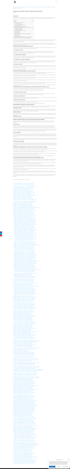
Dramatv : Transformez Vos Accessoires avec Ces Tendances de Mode (24, 230)
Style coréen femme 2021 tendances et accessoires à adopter (23, 338)
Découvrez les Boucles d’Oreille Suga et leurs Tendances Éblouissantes (25, 201)
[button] (68, 459)
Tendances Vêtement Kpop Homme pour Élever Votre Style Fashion (24, 416)
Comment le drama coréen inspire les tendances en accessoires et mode (25, 233)
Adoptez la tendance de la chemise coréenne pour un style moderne (24, 299)
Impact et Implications (17, 35)
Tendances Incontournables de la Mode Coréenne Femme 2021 (23, 345)
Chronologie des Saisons (17, 31)
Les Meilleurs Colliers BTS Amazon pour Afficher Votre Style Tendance (25, 435)
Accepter (52, 466)
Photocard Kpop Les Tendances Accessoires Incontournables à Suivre (24, 397)
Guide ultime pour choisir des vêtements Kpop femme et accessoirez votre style (26, 444)
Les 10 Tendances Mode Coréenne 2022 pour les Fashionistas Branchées (24, 368)
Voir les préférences (65, 466)
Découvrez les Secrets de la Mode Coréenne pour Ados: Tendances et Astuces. (26, 341)
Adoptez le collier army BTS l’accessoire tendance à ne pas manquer (24, 195)
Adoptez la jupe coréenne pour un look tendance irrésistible (23, 319)
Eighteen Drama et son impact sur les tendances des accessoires (24, 221)
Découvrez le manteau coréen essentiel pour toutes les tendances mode (25, 328)
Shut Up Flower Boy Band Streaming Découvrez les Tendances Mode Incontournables (26, 207)
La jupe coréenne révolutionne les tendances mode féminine (23, 320)
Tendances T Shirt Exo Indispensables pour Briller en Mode (23, 205)
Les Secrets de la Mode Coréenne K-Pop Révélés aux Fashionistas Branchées (25, 342)
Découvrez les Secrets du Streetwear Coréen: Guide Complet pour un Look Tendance (26, 362)
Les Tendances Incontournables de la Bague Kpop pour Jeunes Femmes (24, 452)
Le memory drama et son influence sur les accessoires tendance (24, 226)
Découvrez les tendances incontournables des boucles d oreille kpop (24, 396)
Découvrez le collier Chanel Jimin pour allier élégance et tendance (24, 194)
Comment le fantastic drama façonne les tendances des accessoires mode (25, 263)
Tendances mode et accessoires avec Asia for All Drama (22, 275)
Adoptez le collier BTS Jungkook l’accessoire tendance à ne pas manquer (25, 437)
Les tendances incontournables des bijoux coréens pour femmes (24, 354)
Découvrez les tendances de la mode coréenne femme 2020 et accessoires (25, 346)
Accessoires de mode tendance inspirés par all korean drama (23, 231)
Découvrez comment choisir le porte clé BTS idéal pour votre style (24, 192)
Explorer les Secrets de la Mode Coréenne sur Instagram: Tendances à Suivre (26, 331)
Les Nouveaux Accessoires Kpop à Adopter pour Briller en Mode (23, 403)
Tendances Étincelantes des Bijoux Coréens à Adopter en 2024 (23, 300)
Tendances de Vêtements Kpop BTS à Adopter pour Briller (22, 391)
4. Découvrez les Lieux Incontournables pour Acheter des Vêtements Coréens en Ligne (23, 27)
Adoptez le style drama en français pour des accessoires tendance (24, 223)
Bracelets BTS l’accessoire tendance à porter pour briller (23, 388)
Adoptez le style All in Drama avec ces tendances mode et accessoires (25, 273)
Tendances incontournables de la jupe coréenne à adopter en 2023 (24, 375)
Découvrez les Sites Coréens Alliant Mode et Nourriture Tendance (24, 290)
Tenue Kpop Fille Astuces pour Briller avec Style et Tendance (24, 281)
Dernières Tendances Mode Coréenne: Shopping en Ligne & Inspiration (24, 333)
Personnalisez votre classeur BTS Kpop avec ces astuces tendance (24, 406)
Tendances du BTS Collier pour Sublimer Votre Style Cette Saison (24, 202)
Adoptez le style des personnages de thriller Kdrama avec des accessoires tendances (28, 269)
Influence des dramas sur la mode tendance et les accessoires (24, 265)
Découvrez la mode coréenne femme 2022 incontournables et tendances (25, 344)
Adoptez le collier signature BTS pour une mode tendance (23, 384)
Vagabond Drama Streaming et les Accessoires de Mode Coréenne (24, 264)
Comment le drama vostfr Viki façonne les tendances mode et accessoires (25, 229)
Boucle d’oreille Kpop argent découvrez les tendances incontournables (25, 199)
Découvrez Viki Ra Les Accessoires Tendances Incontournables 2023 (24, 206)
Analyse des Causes (17, 34)
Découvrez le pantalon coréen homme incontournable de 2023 (23, 309)
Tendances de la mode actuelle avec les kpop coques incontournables (24, 402)
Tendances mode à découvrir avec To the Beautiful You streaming (24, 208)
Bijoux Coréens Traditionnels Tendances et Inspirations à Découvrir (25, 353)
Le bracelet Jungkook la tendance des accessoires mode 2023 (23, 203)
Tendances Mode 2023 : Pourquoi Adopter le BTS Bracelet (22, 196)
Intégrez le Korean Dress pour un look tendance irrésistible (23, 310)
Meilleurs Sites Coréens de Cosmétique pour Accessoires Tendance (24, 292)
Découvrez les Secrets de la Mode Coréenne (20, 350)
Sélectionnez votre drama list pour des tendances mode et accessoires (25, 224)
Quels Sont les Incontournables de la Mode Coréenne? (20, 26)
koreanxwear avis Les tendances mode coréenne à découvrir (23, 329)
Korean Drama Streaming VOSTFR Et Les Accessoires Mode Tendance (24, 251)
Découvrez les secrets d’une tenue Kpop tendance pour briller (23, 280)
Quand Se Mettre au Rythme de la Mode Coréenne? (20, 30)
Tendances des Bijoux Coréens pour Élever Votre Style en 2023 (24, 301)
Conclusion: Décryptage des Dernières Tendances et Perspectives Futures (22, 37)
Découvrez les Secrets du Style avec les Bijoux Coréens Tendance (24, 352)
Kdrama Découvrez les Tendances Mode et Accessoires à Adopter (24, 267)
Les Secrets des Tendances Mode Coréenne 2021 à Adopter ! (23, 334)
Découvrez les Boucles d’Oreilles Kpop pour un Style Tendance (23, 198)
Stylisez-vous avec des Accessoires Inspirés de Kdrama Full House (25, 268)
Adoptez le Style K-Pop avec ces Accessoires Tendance (22, 351)
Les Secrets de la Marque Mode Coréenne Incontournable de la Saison (24, 349)
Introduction (15, 21)
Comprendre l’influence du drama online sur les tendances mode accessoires (26, 261)
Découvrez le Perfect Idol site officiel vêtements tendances (23, 387)
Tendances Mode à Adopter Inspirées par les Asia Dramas (23, 274)
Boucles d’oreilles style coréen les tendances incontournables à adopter (25, 389)
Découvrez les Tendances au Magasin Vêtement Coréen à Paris (23, 357)
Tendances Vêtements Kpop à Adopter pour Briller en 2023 (23, 415)
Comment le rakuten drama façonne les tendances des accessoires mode (25, 266)
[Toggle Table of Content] (32, 20)
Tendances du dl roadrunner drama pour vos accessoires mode (23, 225)
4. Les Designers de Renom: (18, 25)
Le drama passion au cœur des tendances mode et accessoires (23, 228)
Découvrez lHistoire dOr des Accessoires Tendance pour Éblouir (23, 442)
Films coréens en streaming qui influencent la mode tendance (23, 212)
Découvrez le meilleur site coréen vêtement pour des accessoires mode (25, 293)
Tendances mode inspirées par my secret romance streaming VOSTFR (24, 227)
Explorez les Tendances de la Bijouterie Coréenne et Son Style (23, 454)
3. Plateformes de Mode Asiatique (18, 29)
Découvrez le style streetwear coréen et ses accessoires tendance (24, 363)
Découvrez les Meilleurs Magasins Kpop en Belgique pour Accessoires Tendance (26, 443)
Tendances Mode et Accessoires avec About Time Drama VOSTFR (23, 232)
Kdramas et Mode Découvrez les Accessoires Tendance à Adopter (24, 270)
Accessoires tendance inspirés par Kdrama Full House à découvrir (25, 271)
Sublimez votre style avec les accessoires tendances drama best (24, 242)
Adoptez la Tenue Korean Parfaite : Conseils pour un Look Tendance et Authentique (27, 366)
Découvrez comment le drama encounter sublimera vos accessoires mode (25, 222)
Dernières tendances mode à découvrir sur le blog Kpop (22, 193)
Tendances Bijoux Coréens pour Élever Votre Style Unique (23, 398)
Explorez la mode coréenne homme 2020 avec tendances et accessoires (25, 371)
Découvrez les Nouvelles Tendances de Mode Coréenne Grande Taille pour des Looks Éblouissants (29, 369)
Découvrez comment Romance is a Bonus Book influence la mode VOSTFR (24, 211)
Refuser (59, 466)
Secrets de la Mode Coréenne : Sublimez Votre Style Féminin (23, 343)
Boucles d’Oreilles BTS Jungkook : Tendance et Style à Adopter (24, 463)
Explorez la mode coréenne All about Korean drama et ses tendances (24, 276)
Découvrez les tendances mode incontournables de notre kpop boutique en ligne (26, 385)
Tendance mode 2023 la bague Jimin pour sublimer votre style (23, 190)
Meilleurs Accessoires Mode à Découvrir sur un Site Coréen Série (24, 294)
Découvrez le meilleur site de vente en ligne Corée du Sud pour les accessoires (26, 425)
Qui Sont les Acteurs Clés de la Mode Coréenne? (19, 22)
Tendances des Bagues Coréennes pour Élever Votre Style (22, 197)
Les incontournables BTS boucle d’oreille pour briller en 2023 (23, 395)
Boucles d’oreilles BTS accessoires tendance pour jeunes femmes (24, 399)
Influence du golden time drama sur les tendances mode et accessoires (25, 241)
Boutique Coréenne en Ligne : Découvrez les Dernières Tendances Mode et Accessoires (27, 340)
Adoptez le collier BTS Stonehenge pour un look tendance (23, 436)
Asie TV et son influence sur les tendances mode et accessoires (24, 183)
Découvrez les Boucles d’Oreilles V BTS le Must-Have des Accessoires (24, 401)
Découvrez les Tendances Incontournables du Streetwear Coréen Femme (25, 364)
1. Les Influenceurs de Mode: (18, 23)
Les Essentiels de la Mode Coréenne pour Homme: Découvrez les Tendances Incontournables (28, 370)
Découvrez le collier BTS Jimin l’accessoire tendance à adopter (24, 434)
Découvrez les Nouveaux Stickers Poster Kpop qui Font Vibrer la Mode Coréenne (26, 367)
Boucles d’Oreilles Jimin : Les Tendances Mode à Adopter (23, 453)
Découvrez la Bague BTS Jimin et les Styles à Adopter (22, 393)
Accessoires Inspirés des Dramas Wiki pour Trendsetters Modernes (24, 252)
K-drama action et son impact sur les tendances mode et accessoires (25, 277)
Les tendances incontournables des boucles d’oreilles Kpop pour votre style (26, 400)
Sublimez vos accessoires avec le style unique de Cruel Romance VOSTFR (25, 209)
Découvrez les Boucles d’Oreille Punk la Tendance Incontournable (24, 390)
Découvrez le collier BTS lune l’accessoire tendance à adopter (24, 438)
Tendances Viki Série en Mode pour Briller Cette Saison (22, 210)
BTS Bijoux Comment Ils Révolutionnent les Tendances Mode (23, 204)
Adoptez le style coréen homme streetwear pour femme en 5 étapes (24, 424)
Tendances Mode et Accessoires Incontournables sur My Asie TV (24, 184)
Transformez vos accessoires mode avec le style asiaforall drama (24, 262)
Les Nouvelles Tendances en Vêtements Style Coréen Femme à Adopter (24, 337)
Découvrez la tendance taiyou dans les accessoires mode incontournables (25, 404)
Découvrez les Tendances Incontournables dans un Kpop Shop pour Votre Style (26, 405)
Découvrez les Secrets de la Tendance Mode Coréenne (22, 332)
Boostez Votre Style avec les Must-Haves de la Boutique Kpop (23, 386)
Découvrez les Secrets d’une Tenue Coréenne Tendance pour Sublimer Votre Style (26, 358)
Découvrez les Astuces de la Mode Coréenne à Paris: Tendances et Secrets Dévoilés (27, 348)
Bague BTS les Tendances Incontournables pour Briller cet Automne (24, 392)
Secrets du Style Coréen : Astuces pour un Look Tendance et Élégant (24, 335)
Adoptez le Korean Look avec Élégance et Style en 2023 (22, 330)
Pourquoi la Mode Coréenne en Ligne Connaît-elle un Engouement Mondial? (22, 33)
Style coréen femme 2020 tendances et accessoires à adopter (23, 336)
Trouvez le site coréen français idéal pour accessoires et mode (24, 291)
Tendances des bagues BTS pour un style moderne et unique (23, 191)
